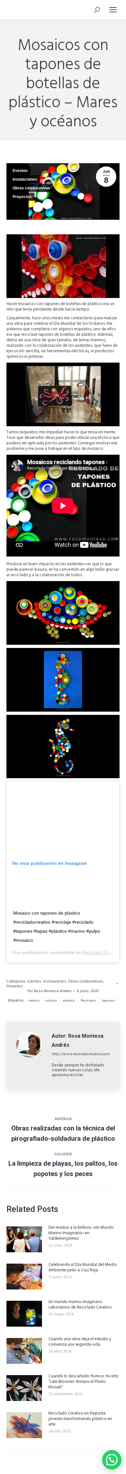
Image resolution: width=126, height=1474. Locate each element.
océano (51, 1000)
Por (49, 991)
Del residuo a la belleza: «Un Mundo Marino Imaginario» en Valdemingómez (81, 1233)
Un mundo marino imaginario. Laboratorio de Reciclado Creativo (80, 1304)
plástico (69, 1000)
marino (34, 1000)
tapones (108, 1000)
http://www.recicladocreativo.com (81, 1054)
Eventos (20, 170)
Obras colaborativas (31, 188)
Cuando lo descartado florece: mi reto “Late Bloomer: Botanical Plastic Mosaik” (83, 1381)
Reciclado (88, 1000)
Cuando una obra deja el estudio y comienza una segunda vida (79, 1341)
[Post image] (24, 1239)
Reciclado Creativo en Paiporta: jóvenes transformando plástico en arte (80, 1419)
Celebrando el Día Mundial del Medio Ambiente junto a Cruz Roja (82, 1267)
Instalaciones (25, 179)
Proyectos (22, 197)
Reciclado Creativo (101, 952)
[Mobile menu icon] (113, 9)
